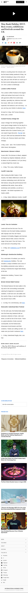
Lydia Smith (11, 36)
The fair (20, 133)
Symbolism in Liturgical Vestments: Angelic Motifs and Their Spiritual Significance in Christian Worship (12, 435)
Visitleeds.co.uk (15, 248)
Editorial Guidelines (20, 359)
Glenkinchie (7, 261)
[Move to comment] (20, 42)
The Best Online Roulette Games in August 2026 (13, 482)
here (24, 108)
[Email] (17, 42)
